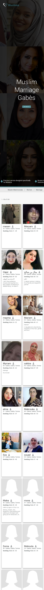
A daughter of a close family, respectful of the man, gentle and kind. (32, 328)
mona (27, 500)
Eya (5, 455)
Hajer (5, 272)
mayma (7, 317)
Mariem (28, 317)
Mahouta (28, 546)
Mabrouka (29, 409)
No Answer (6, 373)
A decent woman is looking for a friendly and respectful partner (32, 283)
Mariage (5, 370)
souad (27, 455)
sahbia (27, 363)
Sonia (6, 546)
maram (6, 226)
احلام (25, 279)
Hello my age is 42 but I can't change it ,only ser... (11, 507)
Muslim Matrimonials (15, 190)
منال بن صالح (30, 272)
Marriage (39, 190)
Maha (6, 500)
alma (5, 409)
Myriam (7, 363)
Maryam (28, 226)
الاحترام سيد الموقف (8, 279)
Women (29, 190)
